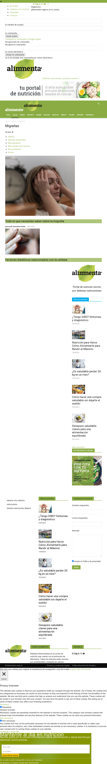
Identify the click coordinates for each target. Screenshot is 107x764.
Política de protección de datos (84, 665)
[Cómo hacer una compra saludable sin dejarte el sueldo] (87, 389)
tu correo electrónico (14, 51)
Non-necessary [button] (6, 718)
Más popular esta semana (19, 146)
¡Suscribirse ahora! (10, 755)
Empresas (90, 115)
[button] (99, 104)
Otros (14, 121)
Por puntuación (14, 149)
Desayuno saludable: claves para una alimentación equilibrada (84, 430)
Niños (22, 115)
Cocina (71, 115)
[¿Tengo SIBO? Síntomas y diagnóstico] (87, 309)
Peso (8, 115)
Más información (84, 669)
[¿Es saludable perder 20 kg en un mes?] (87, 363)
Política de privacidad (91, 561)
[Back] (48, 4)
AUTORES (14, 6)
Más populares (14, 143)
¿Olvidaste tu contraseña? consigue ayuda (23, 39)
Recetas (55, 115)
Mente (63, 115)
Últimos (11, 137)
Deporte (30, 115)
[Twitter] (42, 4)
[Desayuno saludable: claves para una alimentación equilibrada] (87, 418)
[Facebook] (33, 4)
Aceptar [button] (73, 669)
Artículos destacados (17, 140)
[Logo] (14, 110)
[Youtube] (45, 4)
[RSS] (40, 4)
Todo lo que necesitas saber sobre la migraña (34, 221)
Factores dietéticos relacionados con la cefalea (36, 259)
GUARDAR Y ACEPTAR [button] (9, 732)
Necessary (6, 707)
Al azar (11, 152)
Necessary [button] (4, 704)
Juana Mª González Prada (15, 226)
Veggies (47, 115)
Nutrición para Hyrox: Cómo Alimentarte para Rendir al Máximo (86, 346)
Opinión (80, 115)
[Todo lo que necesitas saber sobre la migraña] (53, 186)
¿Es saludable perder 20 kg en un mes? (86, 373)
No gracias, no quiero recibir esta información (19, 763)
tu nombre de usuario (14, 24)
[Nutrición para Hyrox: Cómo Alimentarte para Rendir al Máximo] (87, 334)
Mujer (38, 115)
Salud (15, 115)
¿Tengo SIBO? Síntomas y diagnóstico (86, 318)
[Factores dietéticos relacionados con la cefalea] (53, 241)
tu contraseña (11, 33)
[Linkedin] (38, 4)
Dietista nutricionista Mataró (19, 508)
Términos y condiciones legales (58, 665)
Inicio (7, 121)
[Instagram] (35, 4)
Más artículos (77, 447)
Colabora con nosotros (19, 9)
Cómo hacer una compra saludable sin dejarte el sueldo (86, 400)
